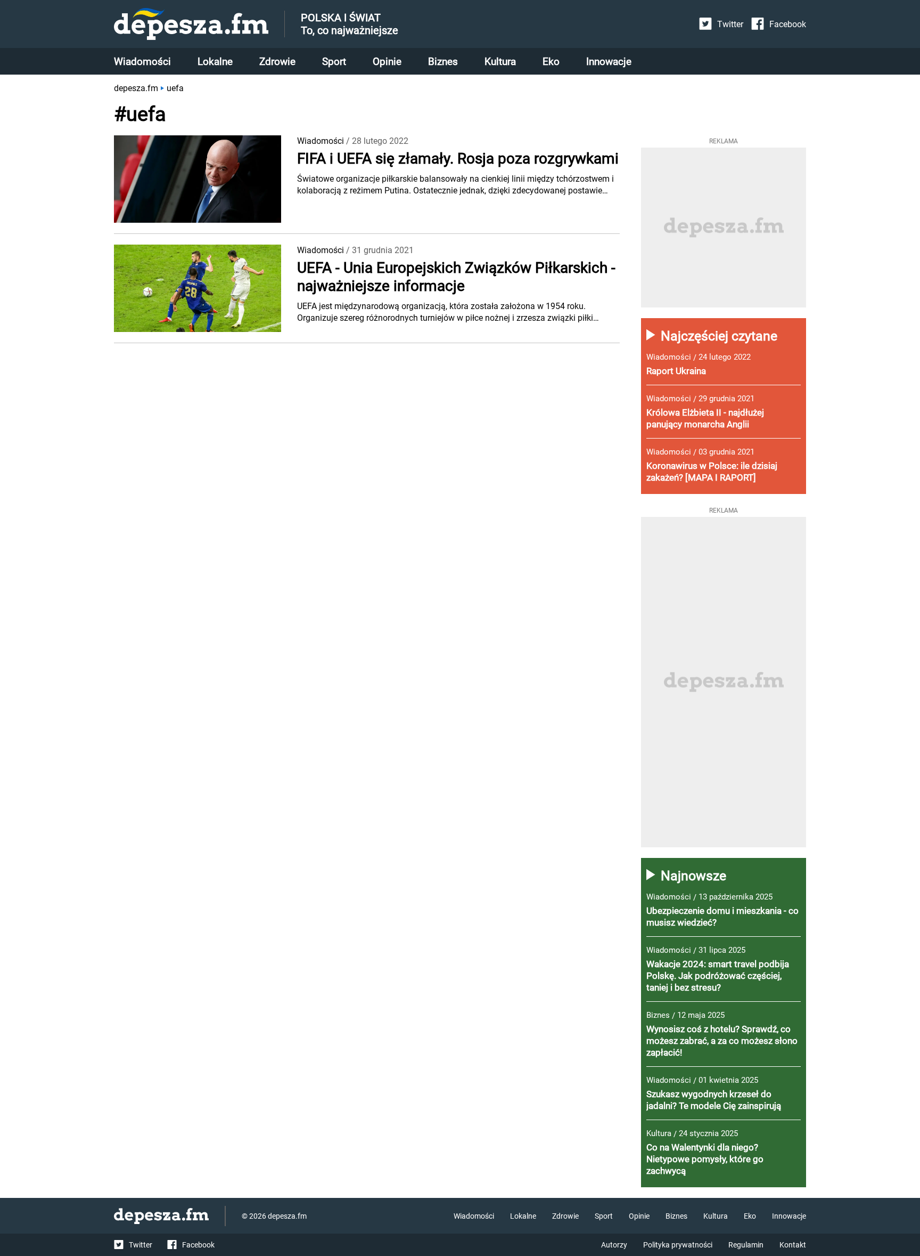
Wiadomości (142, 61)
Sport (334, 61)
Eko (551, 61)
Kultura (500, 61)
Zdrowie (277, 61)
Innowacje (608, 61)
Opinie (387, 61)
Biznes (443, 61)
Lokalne (215, 61)
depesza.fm (136, 88)
